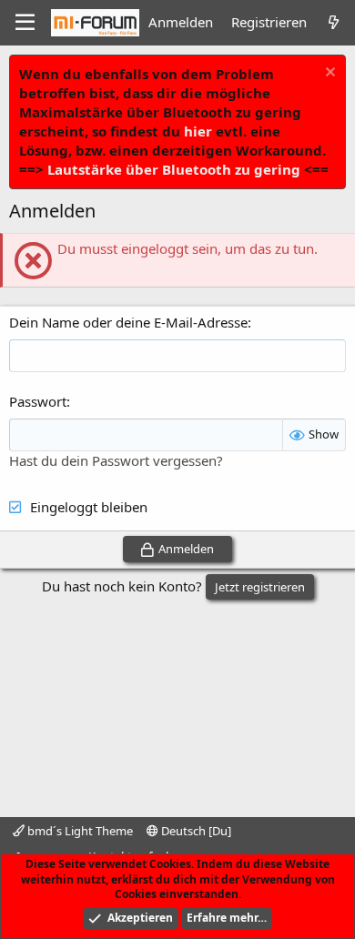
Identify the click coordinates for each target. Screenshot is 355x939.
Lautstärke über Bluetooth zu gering (173, 169)
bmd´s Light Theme (79, 831)
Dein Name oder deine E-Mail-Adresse (128, 322)
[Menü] (25, 22)
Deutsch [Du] (194, 831)
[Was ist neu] (333, 22)
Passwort (37, 401)
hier (198, 131)
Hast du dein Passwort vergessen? (116, 460)
